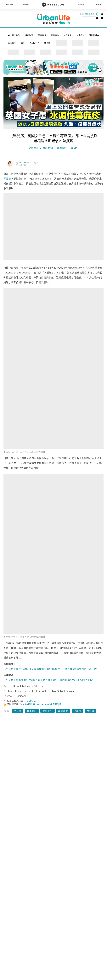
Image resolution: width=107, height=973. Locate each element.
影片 (23, 43)
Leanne (22, 162)
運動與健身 (94, 35)
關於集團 (9, 4)
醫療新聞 (48, 147)
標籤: (7, 710)
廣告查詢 (81, 4)
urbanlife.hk (30, 701)
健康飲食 (80, 35)
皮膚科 (74, 147)
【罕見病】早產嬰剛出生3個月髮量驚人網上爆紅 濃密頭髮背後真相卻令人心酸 (48, 679)
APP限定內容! (14, 35)
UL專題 (47, 43)
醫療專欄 (42, 35)
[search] (102, 14)
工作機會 (97, 4)
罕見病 (7, 178)
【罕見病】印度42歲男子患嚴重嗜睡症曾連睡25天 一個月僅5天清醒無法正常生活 (50, 668)
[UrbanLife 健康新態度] (53, 19)
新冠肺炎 (12, 43)
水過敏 (90, 710)
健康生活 (67, 35)
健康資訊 (29, 35)
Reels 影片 (34, 43)
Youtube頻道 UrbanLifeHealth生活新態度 (40, 704)
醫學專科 (55, 35)
